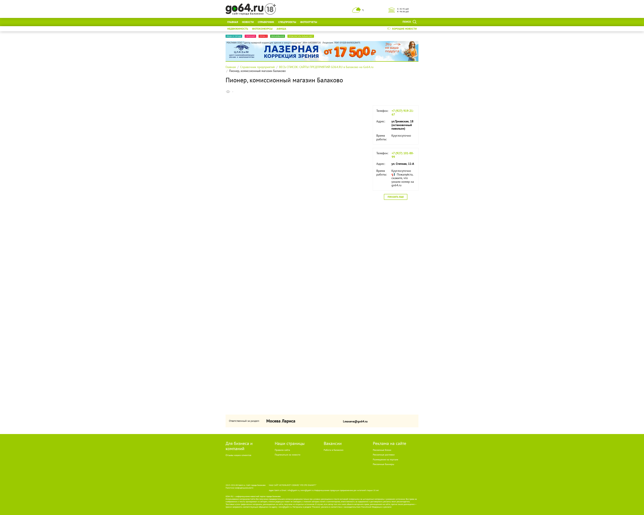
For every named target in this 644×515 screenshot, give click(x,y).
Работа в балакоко (333, 449)
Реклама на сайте (389, 443)
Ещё (323, 22)
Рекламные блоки (382, 449)
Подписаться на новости (287, 454)
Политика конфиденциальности (239, 488)
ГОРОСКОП (250, 36)
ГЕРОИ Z (263, 36)
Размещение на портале (385, 459)
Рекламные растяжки (384, 454)
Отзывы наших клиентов (238, 455)
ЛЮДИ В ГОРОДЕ (233, 36)
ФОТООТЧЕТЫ (308, 22)
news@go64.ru (285, 507)
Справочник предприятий (257, 67)
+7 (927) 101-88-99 (403, 155)
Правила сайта (282, 449)
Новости (248, 22)
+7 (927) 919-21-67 (403, 112)
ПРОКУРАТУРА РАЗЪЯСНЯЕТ (300, 36)
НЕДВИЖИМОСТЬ (237, 28)
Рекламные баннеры (383, 464)
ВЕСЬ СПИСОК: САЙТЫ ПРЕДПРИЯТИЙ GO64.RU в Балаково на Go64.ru (326, 67)
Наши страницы (290, 443)
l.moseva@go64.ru (355, 421)
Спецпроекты (287, 22)
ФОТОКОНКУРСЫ (262, 28)
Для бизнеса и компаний (239, 446)
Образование (277, 36)
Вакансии (333, 443)
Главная (232, 22)
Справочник (266, 22)
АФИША (281, 28)
